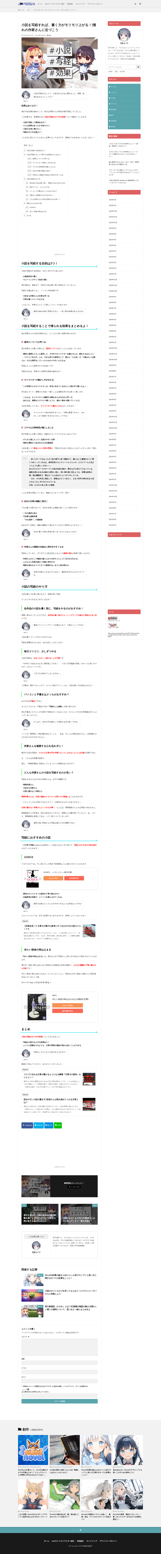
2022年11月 (113, 422)
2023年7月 (112, 377)
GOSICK (31, 207)
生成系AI (114, 121)
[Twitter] (39, 1125)
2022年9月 (112, 434)
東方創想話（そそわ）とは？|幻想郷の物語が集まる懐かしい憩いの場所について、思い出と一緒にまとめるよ (71, 1308)
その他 (113, 98)
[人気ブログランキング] (112, 619)
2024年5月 (112, 319)
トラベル (114, 104)
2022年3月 (112, 468)
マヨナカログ (87, 1546)
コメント (25, 1336)
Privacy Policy (117, 635)
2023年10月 (113, 359)
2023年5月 (112, 388)
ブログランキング (114, 621)
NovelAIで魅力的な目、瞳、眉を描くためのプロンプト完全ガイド (64, 1515)
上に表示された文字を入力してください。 (36, 1392)
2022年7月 (112, 445)
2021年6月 (112, 519)
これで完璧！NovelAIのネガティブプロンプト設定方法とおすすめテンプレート (33, 1515)
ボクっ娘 (122, 71)
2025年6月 (112, 245)
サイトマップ (80, 4)
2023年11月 (113, 354)
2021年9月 (112, 502)
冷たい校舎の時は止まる (36, 211)
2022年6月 (112, 451)
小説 (116, 71)
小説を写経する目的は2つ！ (35, 150)
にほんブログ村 (113, 627)
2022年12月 (113, 416)
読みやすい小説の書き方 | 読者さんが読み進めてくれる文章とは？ (51, 1100)
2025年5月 (112, 251)
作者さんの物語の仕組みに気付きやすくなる (45, 175)
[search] (138, 67)
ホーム (40, 4)
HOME (22, 10)
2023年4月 (112, 394)
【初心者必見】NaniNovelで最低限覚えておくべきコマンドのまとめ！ (124, 181)
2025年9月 (112, 228)
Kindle (110, 71)
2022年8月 (112, 439)
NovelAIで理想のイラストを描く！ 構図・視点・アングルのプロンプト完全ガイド (96, 1516)
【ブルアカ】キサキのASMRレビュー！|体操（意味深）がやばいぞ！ (123, 145)
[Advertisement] (59, 236)
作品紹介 (70, 4)
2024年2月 (112, 337)
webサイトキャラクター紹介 (55, 4)
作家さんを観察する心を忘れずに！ (40, 195)
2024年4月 (112, 325)
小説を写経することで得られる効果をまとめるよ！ (43, 154)
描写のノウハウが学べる (39, 159)
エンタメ (114, 86)
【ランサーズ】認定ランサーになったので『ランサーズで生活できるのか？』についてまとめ (124, 172)
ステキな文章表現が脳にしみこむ (42, 167)
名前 (23, 1359)
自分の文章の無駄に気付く (39, 171)
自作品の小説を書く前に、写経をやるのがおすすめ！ (46, 183)
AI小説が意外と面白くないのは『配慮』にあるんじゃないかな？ (64, 1471)
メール (23, 1368)
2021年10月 (113, 496)
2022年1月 (112, 479)
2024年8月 (112, 302)
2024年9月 (112, 297)
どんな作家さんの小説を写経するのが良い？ (43, 199)
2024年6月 (112, 314)
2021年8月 (112, 508)
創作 (28, 10)
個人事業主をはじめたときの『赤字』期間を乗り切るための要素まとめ (124, 163)
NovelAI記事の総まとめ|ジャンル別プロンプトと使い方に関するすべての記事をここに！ (70, 1276)
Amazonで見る (53, 878)
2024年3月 (112, 331)
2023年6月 (112, 382)
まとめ (27, 215)
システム (114, 92)
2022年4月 (112, 462)
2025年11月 (113, 217)
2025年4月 (112, 257)
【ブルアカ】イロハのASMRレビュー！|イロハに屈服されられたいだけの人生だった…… (123, 154)
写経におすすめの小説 (33, 203)
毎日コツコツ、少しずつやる (38, 187)
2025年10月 (113, 222)
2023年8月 (112, 371)
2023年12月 (113, 348)
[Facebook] (27, 1125)
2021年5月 (112, 525)
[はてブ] (48, 1125)
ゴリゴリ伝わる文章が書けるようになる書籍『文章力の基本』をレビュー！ (52, 1075)
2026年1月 (112, 205)
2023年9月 (112, 365)
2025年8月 (112, 234)
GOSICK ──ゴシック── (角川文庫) (57, 872)
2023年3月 (112, 399)
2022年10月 (113, 428)
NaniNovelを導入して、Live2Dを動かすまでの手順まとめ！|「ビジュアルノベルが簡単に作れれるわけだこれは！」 (33, 1472)
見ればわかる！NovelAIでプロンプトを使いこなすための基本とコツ (127, 1471)
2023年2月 (112, 405)
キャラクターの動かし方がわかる (42, 163)
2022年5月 (112, 456)
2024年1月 (112, 342)
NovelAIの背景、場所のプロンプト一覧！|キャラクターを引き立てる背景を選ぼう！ (127, 1516)
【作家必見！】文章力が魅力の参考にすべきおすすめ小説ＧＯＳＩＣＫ (52, 927)
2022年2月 (112, 474)
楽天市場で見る (74, 878)
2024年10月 (113, 291)
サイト (23, 1377)
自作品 (113, 126)
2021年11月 (113, 491)
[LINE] (58, 1125)
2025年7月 (112, 240)
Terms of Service (131, 635)
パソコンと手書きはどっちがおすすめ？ (41, 191)
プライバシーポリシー (95, 4)
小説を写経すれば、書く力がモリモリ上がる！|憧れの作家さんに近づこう (55, 10)
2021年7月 (112, 514)
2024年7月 (112, 308)
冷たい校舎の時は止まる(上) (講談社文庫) (70, 999)
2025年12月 (113, 211)
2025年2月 (112, 268)
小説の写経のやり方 (32, 179)
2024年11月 (113, 285)
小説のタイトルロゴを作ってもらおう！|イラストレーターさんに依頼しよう (71, 1292)
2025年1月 (112, 274)
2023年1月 (112, 411)
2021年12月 (113, 485)
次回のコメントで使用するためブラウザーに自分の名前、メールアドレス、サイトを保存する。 (56, 1386)
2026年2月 (112, 200)
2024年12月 (113, 279)
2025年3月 (112, 262)
